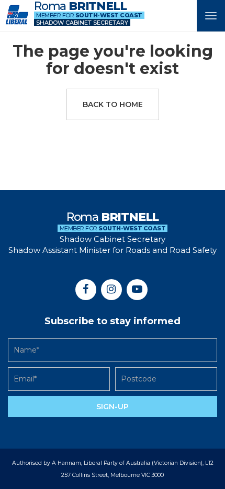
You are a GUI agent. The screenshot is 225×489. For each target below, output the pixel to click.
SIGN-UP (112, 406)
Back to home (113, 104)
